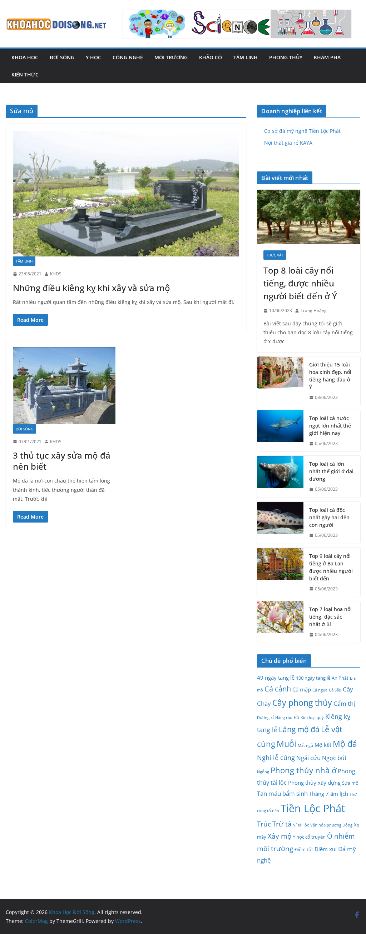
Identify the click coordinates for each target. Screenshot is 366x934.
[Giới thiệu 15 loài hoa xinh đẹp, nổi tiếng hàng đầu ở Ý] (280, 381)
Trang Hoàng (314, 311)
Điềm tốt (304, 849)
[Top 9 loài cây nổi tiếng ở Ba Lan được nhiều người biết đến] (280, 572)
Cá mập (301, 689)
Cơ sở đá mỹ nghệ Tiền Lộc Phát (302, 131)
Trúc (264, 824)
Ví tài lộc (301, 825)
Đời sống (62, 57)
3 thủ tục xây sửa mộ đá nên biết (61, 460)
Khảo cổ (210, 57)
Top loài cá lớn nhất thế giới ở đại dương (331, 471)
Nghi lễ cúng (276, 757)
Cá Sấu (335, 690)
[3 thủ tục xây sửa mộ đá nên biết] (64, 385)
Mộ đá (345, 743)
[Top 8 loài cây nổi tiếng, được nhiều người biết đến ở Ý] (308, 217)
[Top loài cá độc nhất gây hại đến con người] (280, 523)
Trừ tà (282, 824)
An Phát (340, 678)
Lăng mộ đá (299, 729)
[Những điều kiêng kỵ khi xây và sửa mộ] (126, 193)
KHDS (55, 274)
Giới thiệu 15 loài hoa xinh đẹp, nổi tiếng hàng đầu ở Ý (330, 375)
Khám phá (327, 57)
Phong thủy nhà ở (303, 770)
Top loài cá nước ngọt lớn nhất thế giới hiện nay (330, 425)
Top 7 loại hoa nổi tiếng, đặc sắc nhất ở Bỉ (330, 617)
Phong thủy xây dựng (314, 782)
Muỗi (286, 743)
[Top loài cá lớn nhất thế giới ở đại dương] (280, 477)
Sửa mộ (350, 783)
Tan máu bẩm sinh (282, 793)
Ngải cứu (308, 757)
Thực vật (274, 255)
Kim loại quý (312, 717)
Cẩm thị (344, 703)
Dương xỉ (265, 717)
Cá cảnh (277, 689)
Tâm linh (245, 57)
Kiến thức (25, 74)
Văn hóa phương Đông (331, 825)
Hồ (296, 717)
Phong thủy (285, 57)
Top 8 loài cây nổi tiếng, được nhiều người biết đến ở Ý (300, 283)
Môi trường (171, 57)
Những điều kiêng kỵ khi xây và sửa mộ (91, 288)
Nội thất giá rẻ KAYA (288, 142)
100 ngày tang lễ (313, 678)
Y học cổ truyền (309, 837)
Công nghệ (128, 57)
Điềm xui (326, 849)
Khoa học (24, 57)
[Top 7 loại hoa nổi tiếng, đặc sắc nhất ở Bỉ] (280, 622)
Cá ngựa (319, 690)
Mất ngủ (305, 745)
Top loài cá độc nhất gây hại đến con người (329, 517)
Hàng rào (283, 717)
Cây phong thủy (302, 702)
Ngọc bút (334, 758)
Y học (93, 57)
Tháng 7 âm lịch (328, 793)
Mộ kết (323, 744)
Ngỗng (263, 771)
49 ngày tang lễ (276, 677)
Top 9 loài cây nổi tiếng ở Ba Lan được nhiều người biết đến (331, 567)
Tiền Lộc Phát (313, 808)
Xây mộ (279, 836)
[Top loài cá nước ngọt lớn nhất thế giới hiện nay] (280, 431)
